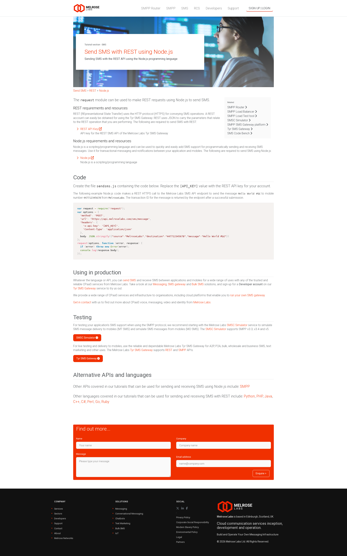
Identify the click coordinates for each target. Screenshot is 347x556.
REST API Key (89, 129)
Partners (180, 542)
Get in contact (82, 302)
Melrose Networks (63, 538)
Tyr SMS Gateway (84, 288)
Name (79, 438)
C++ (76, 401)
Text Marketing (122, 523)
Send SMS (79, 90)
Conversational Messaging (129, 513)
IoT (117, 533)
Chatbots (120, 518)
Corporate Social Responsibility (192, 522)
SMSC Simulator (238, 120)
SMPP (182, 350)
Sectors (58, 513)
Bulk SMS (198, 284)
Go (97, 401)
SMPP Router (236, 107)
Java (268, 396)
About (57, 533)
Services (58, 508)
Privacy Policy (183, 517)
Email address (183, 457)
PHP (259, 396)
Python (249, 396)
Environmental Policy (187, 532)
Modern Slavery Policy (187, 527)
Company (181, 438)
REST (92, 90)
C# (83, 401)
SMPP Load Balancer (241, 111)
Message (81, 454)
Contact (58, 528)
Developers (60, 518)
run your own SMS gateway (247, 295)
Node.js (104, 90)
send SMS (129, 280)
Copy (269, 205)
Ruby (105, 401)
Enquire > (261, 473)
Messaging (160, 284)
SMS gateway (177, 284)
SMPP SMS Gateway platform (246, 124)
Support (58, 523)
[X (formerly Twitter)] (177, 508)
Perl (90, 401)
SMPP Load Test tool (241, 116)
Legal (179, 537)
